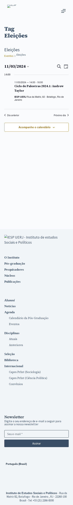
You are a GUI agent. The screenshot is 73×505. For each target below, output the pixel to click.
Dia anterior (13, 115)
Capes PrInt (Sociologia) (25, 372)
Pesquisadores (14, 269)
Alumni (9, 300)
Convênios (16, 384)
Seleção (9, 354)
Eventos (8, 56)
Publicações (12, 281)
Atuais (13, 339)
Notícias (10, 306)
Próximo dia (60, 115)
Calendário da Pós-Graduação (28, 318)
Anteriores (16, 345)
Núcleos (9, 275)
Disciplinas (11, 333)
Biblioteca (11, 360)
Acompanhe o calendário (35, 127)
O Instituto (11, 257)
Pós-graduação (14, 263)
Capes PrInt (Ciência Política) (28, 378)
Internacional (13, 366)
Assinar (36, 443)
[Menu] (63, 11)
